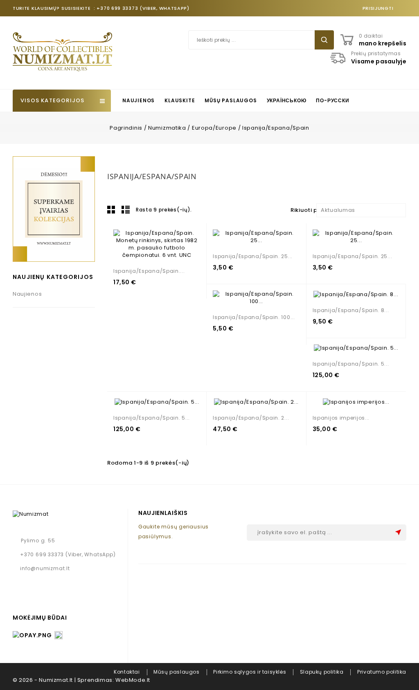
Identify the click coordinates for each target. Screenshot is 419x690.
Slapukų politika (322, 671)
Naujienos (138, 100)
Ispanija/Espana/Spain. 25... (253, 256)
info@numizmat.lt (45, 568)
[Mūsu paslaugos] (54, 209)
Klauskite (179, 100)
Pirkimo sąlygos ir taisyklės (249, 671)
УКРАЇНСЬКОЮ (286, 100)
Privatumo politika (381, 671)
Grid (111, 209)
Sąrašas (126, 209)
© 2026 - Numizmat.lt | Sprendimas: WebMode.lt (81, 680)
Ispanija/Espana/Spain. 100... (254, 317)
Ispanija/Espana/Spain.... (149, 270)
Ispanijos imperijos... (341, 417)
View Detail (152, 250)
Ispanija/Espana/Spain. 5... (351, 363)
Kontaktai (127, 671)
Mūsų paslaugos (231, 100)
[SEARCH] (324, 39)
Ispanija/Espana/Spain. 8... (351, 310)
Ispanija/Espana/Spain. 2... (251, 417)
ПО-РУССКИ (332, 100)
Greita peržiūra (170, 250)
